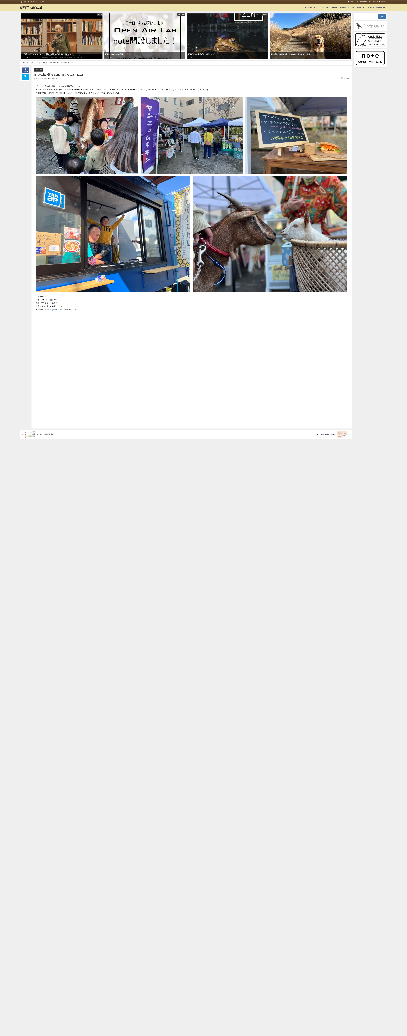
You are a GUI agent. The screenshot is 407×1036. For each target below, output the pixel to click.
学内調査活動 (380, 7)
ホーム (351, 1)
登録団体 (371, 7)
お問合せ (383, 1)
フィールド (325, 7)
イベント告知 (38, 69)
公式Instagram (50, 309)
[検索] (382, 16)
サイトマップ (374, 1)
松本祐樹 (347, 78)
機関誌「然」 (361, 7)
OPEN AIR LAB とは (362, 1)
